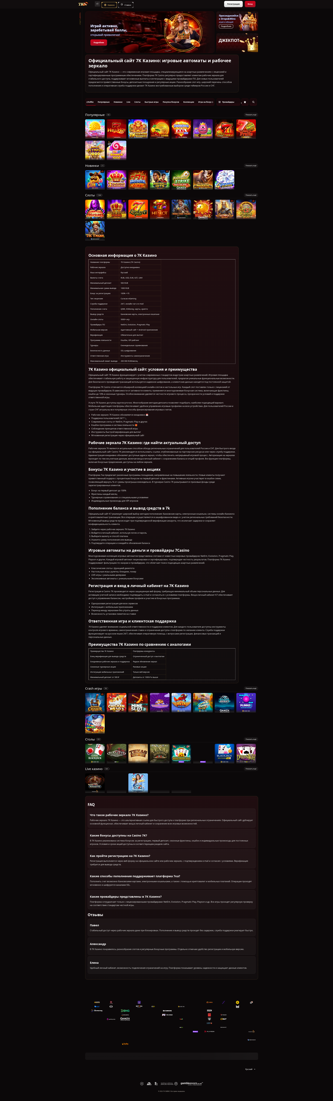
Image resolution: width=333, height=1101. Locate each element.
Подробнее (99, 42)
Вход (250, 4)
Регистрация (233, 4)
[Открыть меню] (97, 4)
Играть (95, 137)
